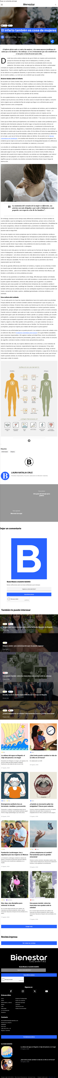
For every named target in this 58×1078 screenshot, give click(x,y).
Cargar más (29, 926)
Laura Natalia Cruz (10, 37)
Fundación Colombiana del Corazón (26, 333)
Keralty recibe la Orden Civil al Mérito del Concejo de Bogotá (25, 695)
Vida (2, 1006)
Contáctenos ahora (29, 1037)
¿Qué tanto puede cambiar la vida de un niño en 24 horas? (38, 1059)
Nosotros (3, 1012)
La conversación (5, 1010)
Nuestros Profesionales (21, 998)
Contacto (17, 1004)
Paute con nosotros (20, 1000)
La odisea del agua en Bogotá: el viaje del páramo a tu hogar (38, 1047)
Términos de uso (19, 1006)
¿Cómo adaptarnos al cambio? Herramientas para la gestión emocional (28, 713)
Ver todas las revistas (29, 943)
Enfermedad (5, 451)
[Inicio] (29, 4)
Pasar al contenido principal (8, 1)
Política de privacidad (20, 1008)
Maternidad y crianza (6, 1002)
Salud (2, 1000)
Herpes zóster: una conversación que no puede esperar (23, 646)
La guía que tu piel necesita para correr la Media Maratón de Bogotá (27, 627)
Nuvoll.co (52, 1077)
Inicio (2, 998)
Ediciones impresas (20, 1002)
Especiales (3, 1008)
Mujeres (13, 451)
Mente (2, 1004)
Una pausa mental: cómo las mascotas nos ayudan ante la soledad (27, 676)
